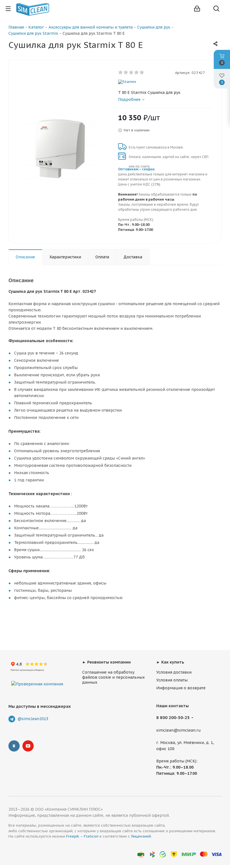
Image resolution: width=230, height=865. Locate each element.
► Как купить (170, 662)
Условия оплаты (172, 680)
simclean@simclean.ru (178, 730)
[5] (142, 72)
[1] (120, 72)
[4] (136, 72)
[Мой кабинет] (197, 8)
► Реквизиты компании (106, 662)
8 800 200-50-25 (173, 717)
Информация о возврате (181, 687)
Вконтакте (14, 746)
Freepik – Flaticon (82, 836)
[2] (126, 72)
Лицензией (141, 836)
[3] (131, 72)
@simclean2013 (32, 718)
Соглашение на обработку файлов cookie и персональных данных (113, 677)
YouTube (28, 746)
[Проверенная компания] (37, 678)
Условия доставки (174, 672)
